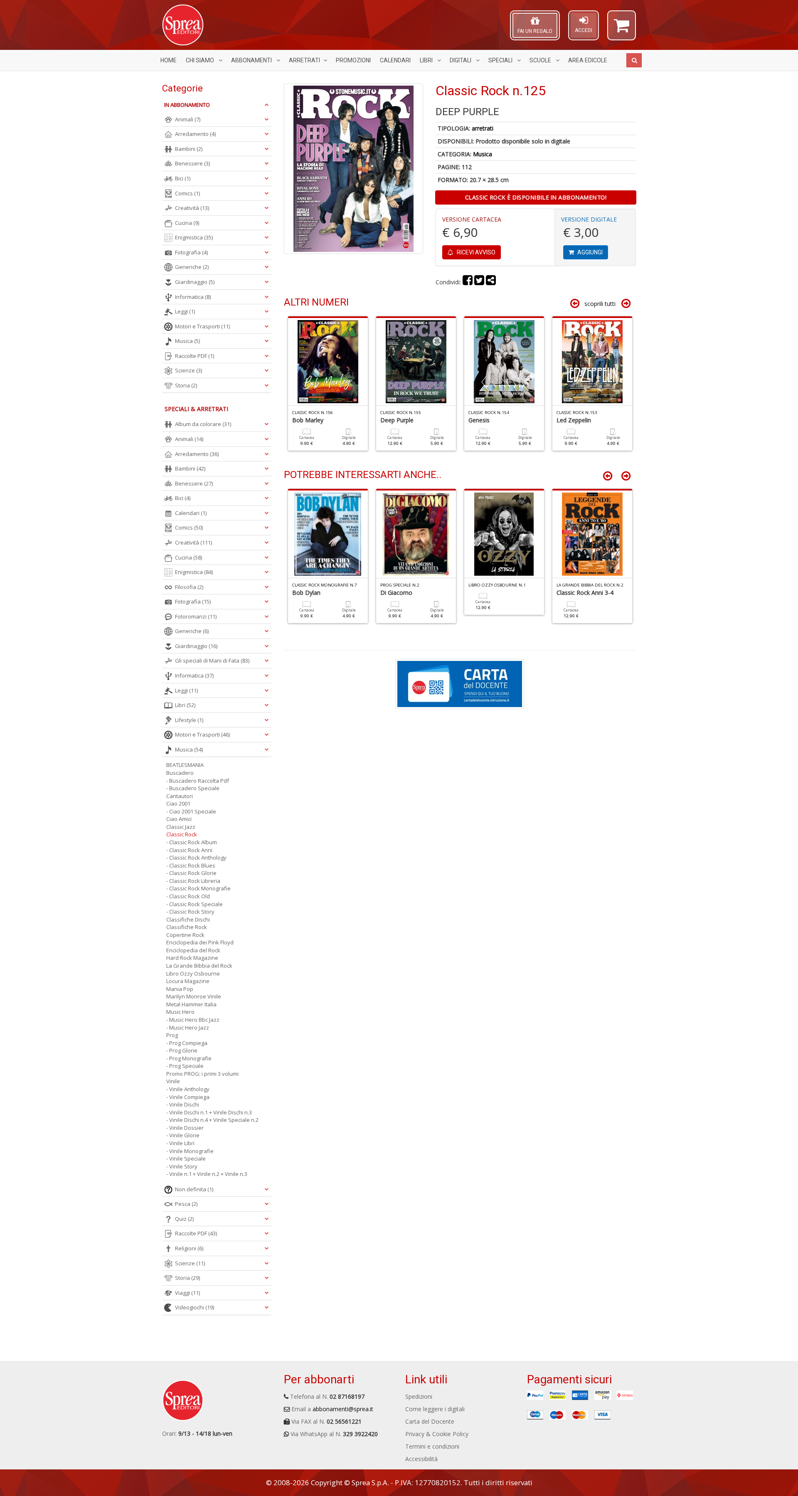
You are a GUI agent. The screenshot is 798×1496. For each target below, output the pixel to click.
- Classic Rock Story (190, 911)
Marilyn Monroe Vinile (193, 996)
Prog (172, 1035)
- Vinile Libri (180, 1143)
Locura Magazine (187, 981)
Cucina (187, 223)
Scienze (188, 370)
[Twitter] (479, 282)
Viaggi (187, 1292)
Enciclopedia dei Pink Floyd (200, 942)
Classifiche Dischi (188, 919)
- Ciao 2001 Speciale (191, 811)
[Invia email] (491, 282)
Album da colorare (203, 424)
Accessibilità (421, 1459)
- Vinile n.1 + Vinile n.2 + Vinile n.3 (206, 1174)
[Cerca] (634, 60)
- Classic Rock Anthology (196, 857)
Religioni (189, 1248)
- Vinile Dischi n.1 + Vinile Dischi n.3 (209, 1112)
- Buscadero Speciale (192, 788)
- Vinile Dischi (182, 1104)
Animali (187, 119)
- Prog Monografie (189, 1058)
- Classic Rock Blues (190, 865)
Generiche (192, 267)
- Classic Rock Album (191, 842)
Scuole (541, 60)
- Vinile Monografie (190, 1151)
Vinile (173, 1081)
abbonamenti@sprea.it (343, 1409)
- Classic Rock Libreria (193, 881)
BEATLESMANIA (185, 765)
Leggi (185, 311)
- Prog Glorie (181, 1050)
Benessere (192, 163)
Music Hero (180, 1011)
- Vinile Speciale (186, 1158)
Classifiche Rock (186, 927)
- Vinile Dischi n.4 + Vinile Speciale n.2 (212, 1120)
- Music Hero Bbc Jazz (192, 1019)
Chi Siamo (200, 60)
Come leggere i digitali (435, 1409)
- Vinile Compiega (187, 1097)
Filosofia (189, 587)
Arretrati (304, 60)
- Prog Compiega (186, 1043)
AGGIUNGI (589, 252)
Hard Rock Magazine (192, 957)
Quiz (184, 1218)
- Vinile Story (181, 1166)
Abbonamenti (252, 60)
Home (168, 60)
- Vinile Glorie (183, 1135)
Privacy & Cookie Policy (436, 1434)
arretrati (482, 128)
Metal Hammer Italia (191, 1004)
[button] (621, 29)
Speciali (501, 60)
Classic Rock (181, 834)
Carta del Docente (429, 1421)
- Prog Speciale (185, 1066)
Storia (186, 385)
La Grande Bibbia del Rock (199, 965)
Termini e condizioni (432, 1446)
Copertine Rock (185, 935)
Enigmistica (194, 237)
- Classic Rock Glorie (191, 873)
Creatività (192, 208)
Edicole (587, 60)
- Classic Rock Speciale (194, 904)
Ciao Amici (179, 819)
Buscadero (180, 772)
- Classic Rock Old (188, 896)
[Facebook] (468, 282)
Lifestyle (189, 720)
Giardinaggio (194, 282)
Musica (482, 154)
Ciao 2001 (178, 803)
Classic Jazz (180, 827)
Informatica (193, 297)
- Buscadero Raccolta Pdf (197, 780)
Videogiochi (194, 1307)
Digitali (461, 60)
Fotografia (191, 252)
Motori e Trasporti (202, 326)
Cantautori (179, 796)
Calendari (395, 60)
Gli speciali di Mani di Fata (212, 660)
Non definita (194, 1189)
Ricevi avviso (475, 252)
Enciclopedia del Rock (193, 950)
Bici (182, 178)
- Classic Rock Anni (189, 850)
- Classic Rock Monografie (198, 888)
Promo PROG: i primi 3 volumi (202, 1073)
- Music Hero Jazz (187, 1027)
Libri (427, 60)
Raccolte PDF (194, 356)
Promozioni (353, 60)
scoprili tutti (600, 304)
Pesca (186, 1204)
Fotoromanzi (196, 616)
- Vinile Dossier (185, 1127)
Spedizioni (418, 1396)
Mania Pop (179, 989)
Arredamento (195, 134)
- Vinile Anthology (187, 1089)
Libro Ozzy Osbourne (193, 973)
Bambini (188, 149)
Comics (187, 193)
